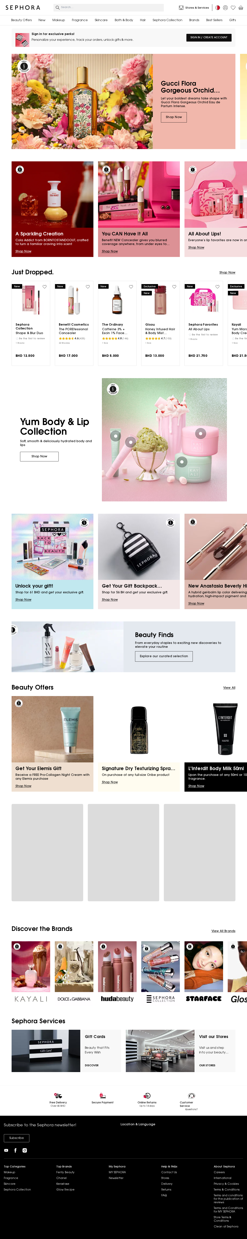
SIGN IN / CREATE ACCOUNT (209, 37)
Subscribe (16, 1138)
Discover (91, 1065)
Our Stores (207, 1065)
